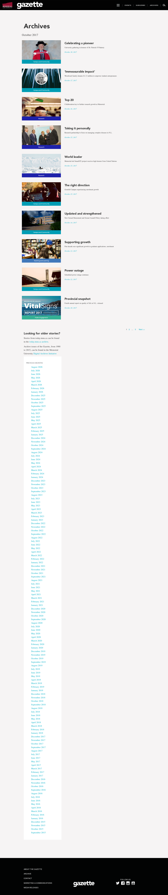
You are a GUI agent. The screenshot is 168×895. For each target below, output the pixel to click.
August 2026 (36, 366)
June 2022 (35, 544)
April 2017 (36, 764)
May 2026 (35, 377)
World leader (73, 157)
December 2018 (38, 693)
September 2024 (38, 448)
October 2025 (37, 402)
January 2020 (37, 647)
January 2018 (37, 732)
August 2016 (36, 793)
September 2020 (38, 619)
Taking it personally (77, 128)
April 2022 (36, 551)
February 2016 (37, 814)
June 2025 (35, 416)
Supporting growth (78, 242)
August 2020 (36, 622)
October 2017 (37, 743)
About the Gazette (33, 869)
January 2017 (37, 775)
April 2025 (36, 423)
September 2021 (38, 576)
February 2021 (37, 601)
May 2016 (35, 803)
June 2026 (35, 374)
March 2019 (36, 683)
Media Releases (31, 888)
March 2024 (36, 470)
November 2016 (38, 782)
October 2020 (37, 615)
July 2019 (35, 668)
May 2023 (35, 505)
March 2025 (36, 427)
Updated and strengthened (83, 213)
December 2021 (38, 565)
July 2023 (35, 498)
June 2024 (35, 459)
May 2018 (35, 718)
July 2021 (35, 583)
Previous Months (34, 363)
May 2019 (35, 676)
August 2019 (36, 665)
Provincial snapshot (78, 299)
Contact (28, 878)
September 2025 (38, 405)
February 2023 (37, 516)
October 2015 (37, 828)
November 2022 (38, 526)
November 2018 (38, 697)
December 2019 (38, 651)
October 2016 (37, 786)
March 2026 (36, 384)
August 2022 (36, 537)
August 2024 (36, 452)
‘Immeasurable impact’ (80, 71)
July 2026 (35, 370)
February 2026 (37, 388)
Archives (37, 25)
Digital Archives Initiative (45, 353)
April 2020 (36, 636)
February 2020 (37, 644)
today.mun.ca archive (38, 341)
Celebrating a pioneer (79, 43)
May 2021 (35, 590)
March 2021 (36, 597)
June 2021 (35, 587)
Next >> (142, 329)
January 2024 (37, 477)
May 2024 (35, 462)
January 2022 (37, 562)
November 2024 (38, 441)
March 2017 (36, 768)
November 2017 (38, 740)
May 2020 (35, 633)
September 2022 (38, 533)
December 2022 (38, 523)
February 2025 (37, 430)
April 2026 (36, 381)
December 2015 (38, 821)
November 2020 (38, 612)
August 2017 (36, 750)
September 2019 (38, 661)
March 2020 (36, 640)
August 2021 (36, 580)
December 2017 (38, 736)
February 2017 (37, 771)
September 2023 (38, 491)
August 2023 (36, 494)
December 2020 (38, 608)
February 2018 (37, 729)
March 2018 (36, 725)
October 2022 (37, 530)
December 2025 (38, 395)
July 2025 (35, 413)
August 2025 (36, 409)
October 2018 (37, 700)
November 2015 (38, 825)
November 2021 (38, 569)
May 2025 (35, 420)
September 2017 (38, 747)
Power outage (74, 270)
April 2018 (36, 722)
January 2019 (37, 690)
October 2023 (37, 487)
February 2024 (37, 473)
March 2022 (36, 555)
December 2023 (38, 480)
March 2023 (36, 512)
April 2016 (36, 807)
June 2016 (35, 800)
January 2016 (37, 818)
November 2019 (38, 654)
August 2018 (36, 708)
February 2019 (37, 686)
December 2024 (38, 437)
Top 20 (69, 100)
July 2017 (35, 754)
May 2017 (35, 761)
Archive (27, 874)
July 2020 (35, 626)
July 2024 (35, 455)
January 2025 (37, 434)
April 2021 (36, 594)
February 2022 (37, 558)
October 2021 (37, 573)
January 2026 (37, 391)
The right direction (77, 185)
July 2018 (35, 711)
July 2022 (35, 540)
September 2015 (38, 832)
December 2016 (38, 779)
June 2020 (35, 629)
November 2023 (38, 484)
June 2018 (35, 715)
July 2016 (35, 796)
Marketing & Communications (38, 883)
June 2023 (35, 501)
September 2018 (38, 704)
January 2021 (37, 605)
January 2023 (37, 519)
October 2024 (37, 445)
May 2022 (35, 548)
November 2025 (38, 398)
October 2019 (37, 658)
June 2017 (35, 757)
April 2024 (36, 466)
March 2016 (36, 811)
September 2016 (38, 789)
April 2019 (36, 679)
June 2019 (35, 672)
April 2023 (36, 509)
